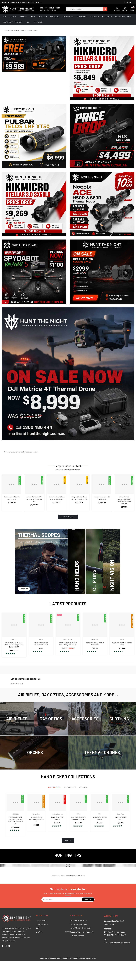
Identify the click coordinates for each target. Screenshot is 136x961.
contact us (38, 22)
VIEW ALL (68, 840)
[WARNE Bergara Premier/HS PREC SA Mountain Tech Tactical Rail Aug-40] (124, 484)
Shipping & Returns (78, 920)
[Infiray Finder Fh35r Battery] (57, 802)
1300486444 (37, 2)
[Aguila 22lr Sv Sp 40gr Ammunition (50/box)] (41, 625)
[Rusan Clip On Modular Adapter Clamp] (122, 625)
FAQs (27, 22)
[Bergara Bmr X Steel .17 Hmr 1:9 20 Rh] (11, 484)
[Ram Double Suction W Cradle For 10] (78, 802)
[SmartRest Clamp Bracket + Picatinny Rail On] (36, 802)
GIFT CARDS (23, 16)
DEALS (12, 16)
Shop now (24, 589)
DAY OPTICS (81, 16)
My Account (41, 920)
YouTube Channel (77, 935)
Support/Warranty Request (81, 932)
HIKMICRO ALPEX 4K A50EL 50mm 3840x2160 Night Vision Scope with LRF (14, 645)
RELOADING (93, 16)
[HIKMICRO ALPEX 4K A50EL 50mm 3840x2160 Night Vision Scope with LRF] (14, 625)
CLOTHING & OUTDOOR (122, 16)
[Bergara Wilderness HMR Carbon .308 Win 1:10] (34, 484)
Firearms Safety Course (12, 22)
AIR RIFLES (41, 16)
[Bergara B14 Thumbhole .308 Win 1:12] (79, 484)
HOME (5, 16)
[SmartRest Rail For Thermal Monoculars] (95, 625)
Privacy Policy (42, 924)
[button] (10, 653)
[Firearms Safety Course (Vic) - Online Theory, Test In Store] (68, 625)
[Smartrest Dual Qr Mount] (121, 802)
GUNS (31, 16)
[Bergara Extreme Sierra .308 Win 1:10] (56, 484)
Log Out (39, 932)
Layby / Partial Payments (80, 928)
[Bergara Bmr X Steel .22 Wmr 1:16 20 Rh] (101, 484)
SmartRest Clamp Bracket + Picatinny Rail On (36, 819)
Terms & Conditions (78, 924)
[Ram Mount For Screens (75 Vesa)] (99, 802)
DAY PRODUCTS (70, 787)
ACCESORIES (106, 16)
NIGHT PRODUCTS (67, 16)
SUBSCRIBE (88, 899)
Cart (37, 928)
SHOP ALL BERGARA (68, 517)
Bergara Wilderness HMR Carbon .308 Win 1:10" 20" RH (34, 499)
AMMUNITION (54, 16)
